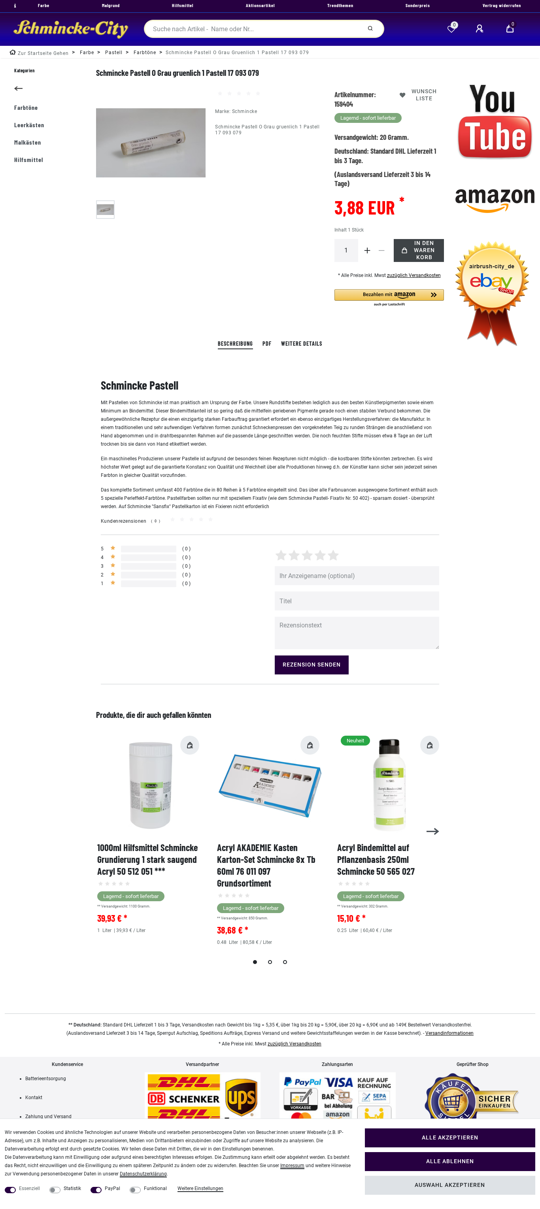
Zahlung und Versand (48, 1116)
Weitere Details (301, 343)
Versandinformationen (449, 1033)
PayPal (112, 1188)
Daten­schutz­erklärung (143, 1174)
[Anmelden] (480, 29)
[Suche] (370, 29)
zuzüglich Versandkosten (414, 275)
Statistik (72, 1188)
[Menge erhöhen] (368, 250)
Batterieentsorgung (45, 1078)
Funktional (155, 1188)
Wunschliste (424, 95)
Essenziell (29, 1188)
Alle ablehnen (450, 1161)
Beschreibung (235, 343)
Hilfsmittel (28, 159)
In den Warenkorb (424, 250)
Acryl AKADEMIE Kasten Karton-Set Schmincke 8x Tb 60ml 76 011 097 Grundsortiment (266, 865)
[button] (389, 298)
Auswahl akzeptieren (450, 1185)
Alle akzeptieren (450, 1137)
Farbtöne (26, 107)
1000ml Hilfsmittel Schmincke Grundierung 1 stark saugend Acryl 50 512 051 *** (147, 859)
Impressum (292, 1165)
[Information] (14, 6)
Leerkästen (29, 124)
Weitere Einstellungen (200, 1188)
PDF (267, 343)
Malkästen (27, 142)
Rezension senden (312, 664)
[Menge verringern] (382, 250)
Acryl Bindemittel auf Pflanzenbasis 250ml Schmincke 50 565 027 (376, 859)
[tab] (235, 344)
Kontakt (33, 1097)
